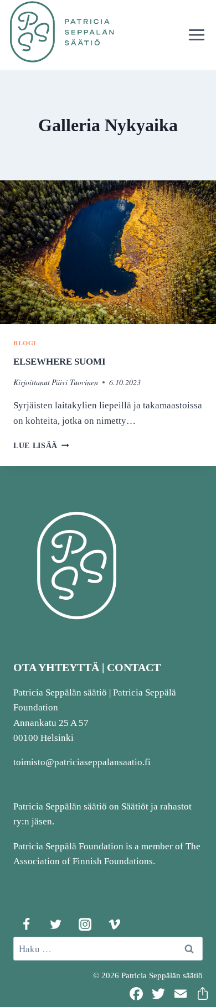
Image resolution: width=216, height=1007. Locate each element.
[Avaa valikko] (196, 34)
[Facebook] (26, 924)
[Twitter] (55, 924)
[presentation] (108, 252)
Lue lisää (41, 446)
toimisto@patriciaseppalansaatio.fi (82, 762)
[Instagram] (84, 924)
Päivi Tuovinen (75, 382)
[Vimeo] (114, 924)
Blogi (25, 342)
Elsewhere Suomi (59, 361)
